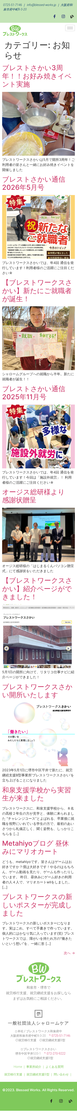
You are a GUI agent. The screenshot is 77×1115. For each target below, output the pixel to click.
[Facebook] (54, 16)
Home (18, 1066)
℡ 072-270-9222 (53, 1053)
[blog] (70, 1101)
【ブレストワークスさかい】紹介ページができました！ (37, 588)
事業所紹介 (33, 1066)
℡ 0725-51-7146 (58, 1035)
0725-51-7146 (12, 5)
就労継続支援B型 (38, 1074)
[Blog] (72, 16)
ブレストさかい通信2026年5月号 (33, 183)
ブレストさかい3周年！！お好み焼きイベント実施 (37, 76)
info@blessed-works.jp (41, 5)
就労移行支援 (13, 1074)
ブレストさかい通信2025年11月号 (33, 393)
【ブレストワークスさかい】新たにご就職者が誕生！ (37, 290)
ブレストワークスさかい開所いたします (37, 691)
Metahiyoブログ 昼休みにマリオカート (35, 847)
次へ (69, 953)
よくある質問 (55, 1066)
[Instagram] (63, 16)
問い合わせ (61, 1074)
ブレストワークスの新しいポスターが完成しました (37, 905)
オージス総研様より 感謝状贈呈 (37, 496)
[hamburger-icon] (70, 28)
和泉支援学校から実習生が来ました (36, 794)
